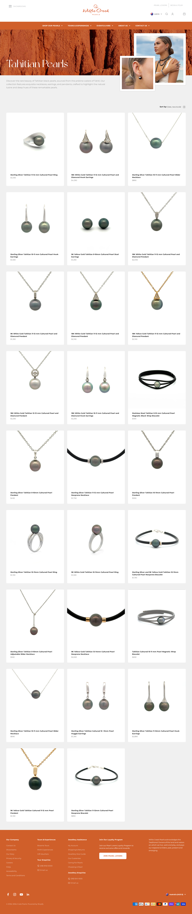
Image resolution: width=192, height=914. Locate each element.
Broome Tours (43, 845)
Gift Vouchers (43, 854)
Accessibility (11, 871)
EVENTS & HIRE (103, 26)
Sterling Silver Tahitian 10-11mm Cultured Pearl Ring (33, 572)
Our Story (10, 854)
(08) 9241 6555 (76, 879)
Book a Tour (176, 5)
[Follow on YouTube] (21, 894)
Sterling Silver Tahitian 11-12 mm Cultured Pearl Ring (33, 175)
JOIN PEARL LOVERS (112, 856)
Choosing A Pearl (75, 867)
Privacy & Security (13, 858)
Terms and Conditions (15, 875)
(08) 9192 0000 (46, 866)
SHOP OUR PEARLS (51, 26)
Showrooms (19, 6)
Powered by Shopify (35, 904)
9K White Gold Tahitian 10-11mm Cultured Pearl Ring (94, 572)
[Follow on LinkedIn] (28, 894)
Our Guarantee (74, 858)
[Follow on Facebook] (8, 894)
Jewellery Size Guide (77, 854)
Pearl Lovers (160, 5)
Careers (9, 863)
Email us (44, 870)
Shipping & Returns (76, 850)
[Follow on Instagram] (14, 894)
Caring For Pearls (75, 863)
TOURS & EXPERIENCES (78, 26)
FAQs (8, 867)
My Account (73, 845)
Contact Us (10, 845)
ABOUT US (123, 26)
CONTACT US (141, 26)
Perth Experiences (45, 850)
